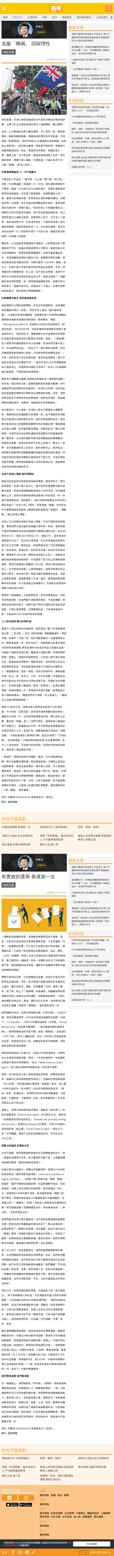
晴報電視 (17, 17)
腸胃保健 (44, 1516)
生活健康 (69, 1513)
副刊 (54, 17)
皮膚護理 (87, 1516)
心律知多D (102, 17)
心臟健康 (105, 1513)
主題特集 (32, 17)
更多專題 (98, 1516)
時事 (44, 17)
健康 (5, 17)
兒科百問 (55, 1516)
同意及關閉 (91, 1543)
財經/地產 (8, 52)
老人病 (77, 1516)
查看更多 (41, 32)
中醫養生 (80, 1513)
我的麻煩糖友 (84, 17)
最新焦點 (44, 1495)
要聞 (53, 1495)
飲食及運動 (57, 1513)
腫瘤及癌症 (93, 1513)
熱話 (59, 1495)
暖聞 (66, 1495)
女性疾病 (67, 1516)
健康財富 (67, 17)
